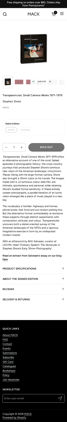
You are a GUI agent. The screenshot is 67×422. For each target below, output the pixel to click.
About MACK (10, 335)
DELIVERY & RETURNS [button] (16, 299)
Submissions (10, 352)
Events (6, 348)
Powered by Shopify (14, 417)
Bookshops (9, 370)
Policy (6, 375)
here (5, 259)
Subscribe (8, 357)
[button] (5, 14)
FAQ (5, 339)
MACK (33, 14)
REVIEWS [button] (8, 289)
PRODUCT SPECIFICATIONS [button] (19, 268)
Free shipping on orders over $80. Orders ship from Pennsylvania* (33, 4)
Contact (7, 344)
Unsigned (25, 130)
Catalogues (9, 366)
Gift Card (8, 361)
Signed (11, 130)
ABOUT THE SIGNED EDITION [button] (20, 278)
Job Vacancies (11, 379)
